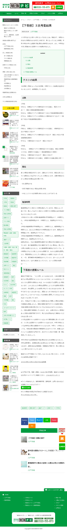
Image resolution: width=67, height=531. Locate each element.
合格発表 (6, 292)
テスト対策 (7, 221)
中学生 (58, 408)
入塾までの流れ (33, 13)
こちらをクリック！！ (53, 375)
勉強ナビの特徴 (8, 28)
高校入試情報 (7, 229)
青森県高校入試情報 (8, 92)
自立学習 (12, 284)
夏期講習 (6, 254)
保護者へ (12, 198)
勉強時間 (29, 68)
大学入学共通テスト (9, 315)
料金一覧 (23, 13)
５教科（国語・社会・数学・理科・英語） (10, 249)
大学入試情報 (6, 97)
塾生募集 (6, 225)
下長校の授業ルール (30, 72)
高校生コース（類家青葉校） (33, 505)
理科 (13, 300)
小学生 (5, 202)
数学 (13, 277)
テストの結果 (28, 57)
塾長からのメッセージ (9, 25)
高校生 (12, 202)
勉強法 (5, 206)
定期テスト (50, 408)
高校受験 (6, 86)
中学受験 (6, 83)
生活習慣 (6, 280)
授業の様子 (33, 408)
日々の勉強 (7, 55)
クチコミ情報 (51, 13)
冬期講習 (14, 261)
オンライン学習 (8, 288)
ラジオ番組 (7, 210)
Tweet (32, 420)
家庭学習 (14, 257)
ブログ (43, 13)
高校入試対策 (7, 213)
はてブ (40, 420)
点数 (28, 60)
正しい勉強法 (6, 52)
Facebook (24, 421)
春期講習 (6, 277)
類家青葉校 (7, 48)
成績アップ (41, 408)
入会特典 (6, 243)
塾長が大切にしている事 (10, 30)
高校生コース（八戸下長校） (33, 502)
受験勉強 (6, 61)
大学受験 (6, 88)
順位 (28, 64)
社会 (5, 304)
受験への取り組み (7, 72)
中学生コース (29, 500)
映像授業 (6, 323)
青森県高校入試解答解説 (10, 79)
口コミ (5, 284)
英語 (14, 265)
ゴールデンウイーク (9, 307)
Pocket (54, 420)
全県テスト (7, 265)
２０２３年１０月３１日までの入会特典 (33, 362)
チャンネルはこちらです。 (29, 394)
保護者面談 (7, 273)
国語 (13, 280)
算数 (5, 296)
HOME (6, 494)
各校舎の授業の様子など (9, 40)
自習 (10, 296)
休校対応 (14, 292)
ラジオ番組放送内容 (8, 101)
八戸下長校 (36, 19)
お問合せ (60, 13)
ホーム (23, 19)
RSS (32, 426)
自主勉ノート (7, 319)
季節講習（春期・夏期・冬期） (10, 234)
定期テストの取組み (8, 65)
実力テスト (7, 269)
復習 (5, 311)
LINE (46, 420)
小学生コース (29, 497)
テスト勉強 (7, 58)
